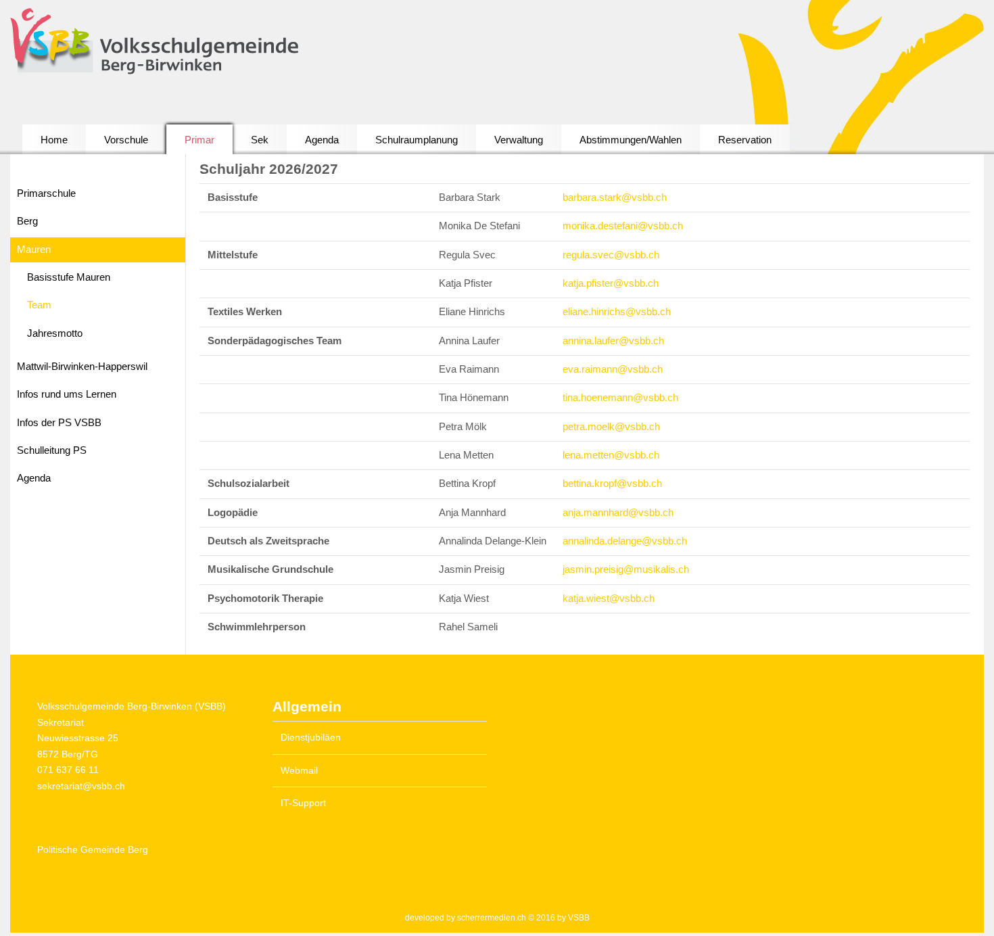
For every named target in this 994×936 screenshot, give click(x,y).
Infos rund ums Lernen (66, 394)
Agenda (34, 478)
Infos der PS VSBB (59, 422)
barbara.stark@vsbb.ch (615, 197)
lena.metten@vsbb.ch (611, 455)
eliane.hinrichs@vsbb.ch (617, 311)
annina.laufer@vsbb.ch (613, 340)
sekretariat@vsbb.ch (81, 786)
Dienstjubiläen (311, 737)
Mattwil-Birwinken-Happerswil (82, 366)
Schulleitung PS (52, 450)
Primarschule (46, 193)
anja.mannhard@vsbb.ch (618, 512)
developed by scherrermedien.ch (465, 917)
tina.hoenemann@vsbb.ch (620, 397)
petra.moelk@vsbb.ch (611, 426)
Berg (27, 221)
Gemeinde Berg (92, 850)
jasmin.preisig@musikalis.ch (626, 569)
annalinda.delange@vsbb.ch (625, 541)
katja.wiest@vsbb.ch (609, 598)
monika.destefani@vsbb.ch (623, 225)
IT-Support (303, 803)
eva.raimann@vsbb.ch (613, 369)
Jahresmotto (54, 333)
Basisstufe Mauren (68, 277)
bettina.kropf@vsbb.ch (612, 483)
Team (39, 305)
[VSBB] (187, 42)
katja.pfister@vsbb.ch (611, 283)
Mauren (34, 249)
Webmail (299, 771)
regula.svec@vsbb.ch (611, 255)
